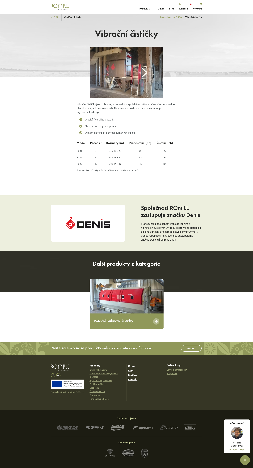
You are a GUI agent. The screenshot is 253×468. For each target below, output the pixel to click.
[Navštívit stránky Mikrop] (68, 427)
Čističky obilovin (97, 391)
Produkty (144, 9)
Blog (171, 9)
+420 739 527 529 (237, 446)
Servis (181, 4)
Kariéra (183, 9)
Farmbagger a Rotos (99, 399)
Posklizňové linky (98, 384)
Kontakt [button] (191, 348)
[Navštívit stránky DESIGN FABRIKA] (190, 427)
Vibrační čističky (193, 17)
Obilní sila (94, 388)
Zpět (55, 17)
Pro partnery (172, 373)
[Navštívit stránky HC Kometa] (128, 453)
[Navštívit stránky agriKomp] (142, 428)
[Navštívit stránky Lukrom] (118, 428)
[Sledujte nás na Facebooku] (53, 375)
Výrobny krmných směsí (101, 380)
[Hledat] (201, 4)
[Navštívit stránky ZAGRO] (169, 427)
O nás (160, 9)
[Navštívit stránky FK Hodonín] (144, 453)
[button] (191, 4)
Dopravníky (95, 395)
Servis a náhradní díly (177, 370)
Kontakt (197, 9)
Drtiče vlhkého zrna (98, 370)
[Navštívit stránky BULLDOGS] (110, 453)
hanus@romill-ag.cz (237, 449)
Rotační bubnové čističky (171, 17)
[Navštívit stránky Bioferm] (95, 427)
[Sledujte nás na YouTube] (58, 375)
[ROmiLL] (60, 7)
